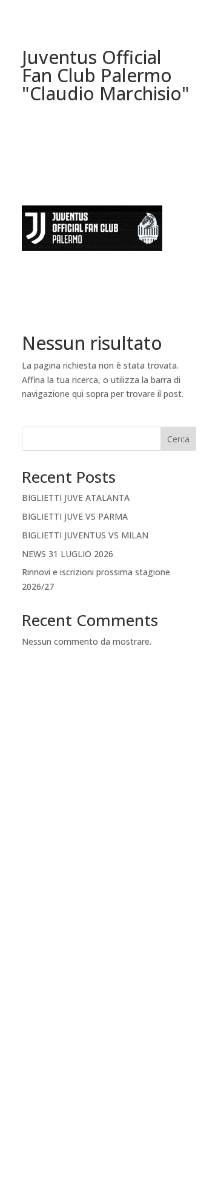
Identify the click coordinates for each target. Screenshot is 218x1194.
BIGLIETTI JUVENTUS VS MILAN (85, 535)
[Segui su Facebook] (97, 1032)
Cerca (178, 439)
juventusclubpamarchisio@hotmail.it (109, 1138)
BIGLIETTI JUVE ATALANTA (76, 497)
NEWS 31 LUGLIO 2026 (67, 554)
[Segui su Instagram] (121, 1032)
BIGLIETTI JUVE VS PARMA (75, 516)
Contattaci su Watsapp (109, 1079)
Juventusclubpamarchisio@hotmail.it (109, 865)
